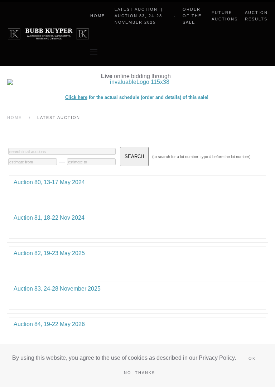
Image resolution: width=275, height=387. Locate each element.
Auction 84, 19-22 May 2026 (49, 324)
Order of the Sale (192, 15)
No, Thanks (139, 373)
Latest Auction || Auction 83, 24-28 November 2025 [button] (139, 15)
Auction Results (256, 15)
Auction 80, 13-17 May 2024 (49, 182)
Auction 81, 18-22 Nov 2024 (49, 218)
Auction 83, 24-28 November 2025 (57, 289)
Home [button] (97, 16)
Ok (252, 358)
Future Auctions (225, 15)
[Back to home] (48, 34)
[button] (93, 52)
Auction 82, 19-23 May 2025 (49, 253)
